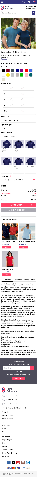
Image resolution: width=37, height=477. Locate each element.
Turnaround (5, 176)
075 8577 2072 (30, 9)
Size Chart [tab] (18, 280)
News (4, 429)
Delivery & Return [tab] (29, 280)
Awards (4, 422)
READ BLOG (18, 379)
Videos (4, 432)
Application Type (6, 125)
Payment (4, 446)
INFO (6, 247)
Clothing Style (5, 117)
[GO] (32, 368)
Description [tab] (7, 280)
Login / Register (7, 440)
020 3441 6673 (30, 6)
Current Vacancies (7, 418)
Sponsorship (6, 425)
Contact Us (5, 456)
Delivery (4, 443)
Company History (7, 415)
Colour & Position (6, 133)
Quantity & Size (6, 83)
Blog (23, 2)
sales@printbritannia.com (15, 404)
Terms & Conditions (8, 450)
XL (5, 105)
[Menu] (2, 2)
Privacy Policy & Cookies (10, 453)
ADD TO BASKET (16, 205)
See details (4, 59)
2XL (5, 111)
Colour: (5, 67)
